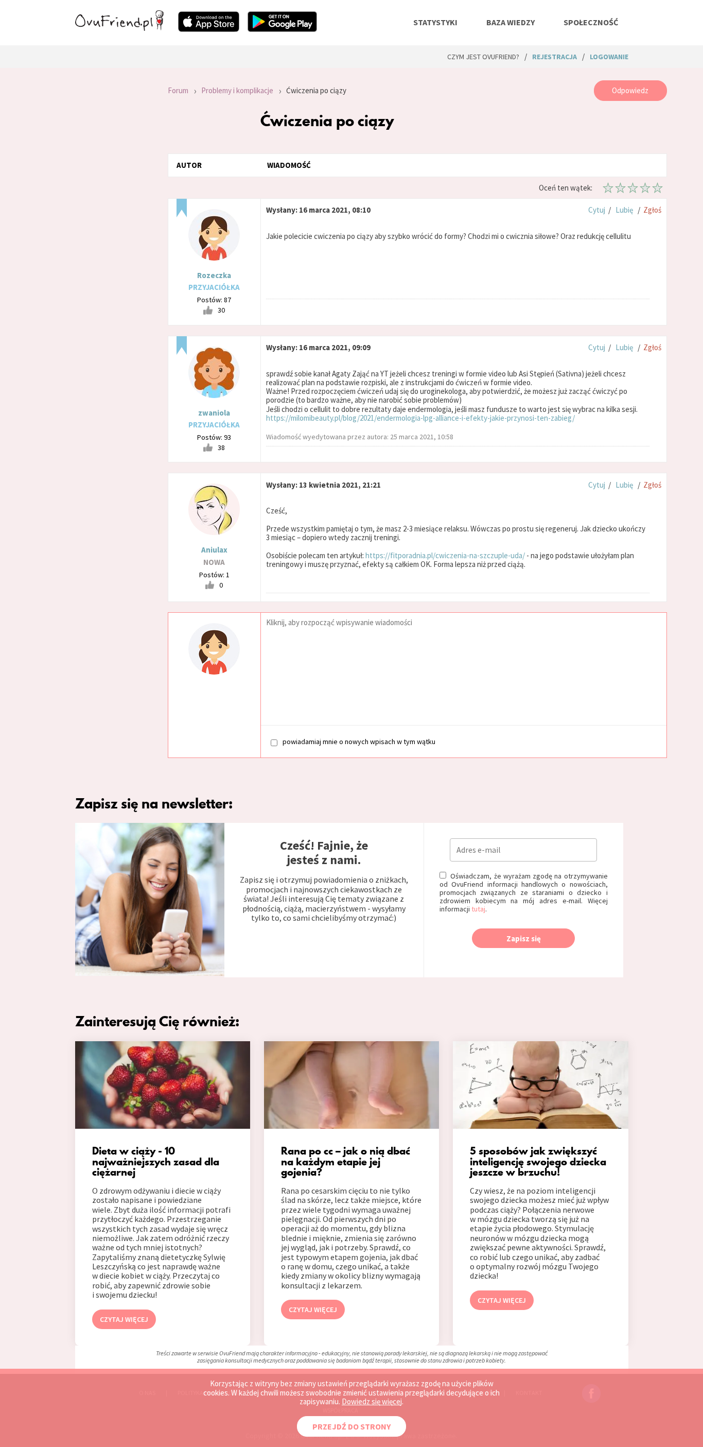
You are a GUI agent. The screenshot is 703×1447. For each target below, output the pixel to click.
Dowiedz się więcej (372, 1401)
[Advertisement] (113, 218)
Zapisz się (523, 938)
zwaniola (214, 412)
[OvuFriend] (119, 27)
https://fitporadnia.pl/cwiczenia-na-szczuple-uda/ (445, 555)
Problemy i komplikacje (237, 90)
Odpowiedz (630, 90)
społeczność (591, 22)
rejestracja (554, 56)
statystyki (435, 22)
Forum (178, 90)
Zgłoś (652, 210)
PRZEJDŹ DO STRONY (351, 1426)
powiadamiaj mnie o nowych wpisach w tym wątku (359, 741)
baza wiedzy (510, 22)
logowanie (609, 56)
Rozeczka (214, 275)
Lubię (624, 210)
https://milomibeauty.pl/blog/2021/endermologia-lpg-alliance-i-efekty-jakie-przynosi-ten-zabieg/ (420, 418)
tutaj (478, 909)
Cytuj (596, 210)
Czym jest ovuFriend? (483, 56)
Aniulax (214, 549)
